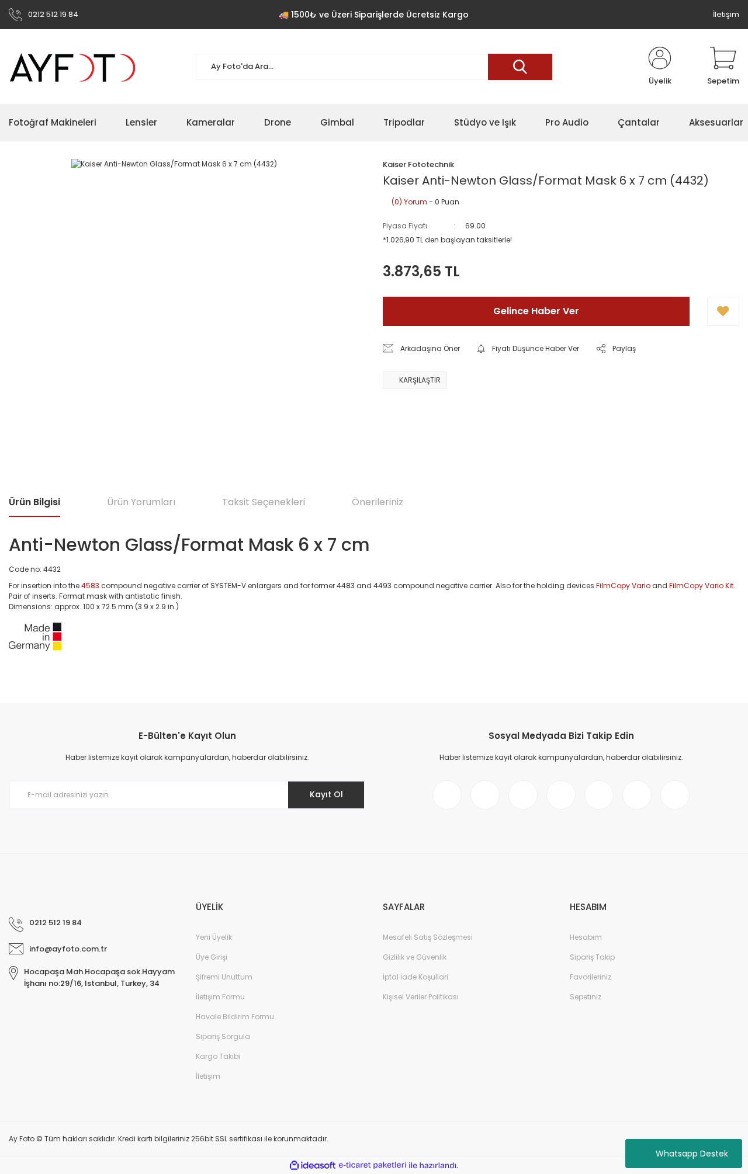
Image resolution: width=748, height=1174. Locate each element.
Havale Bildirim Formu (235, 1017)
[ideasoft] (312, 1165)
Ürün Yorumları (141, 502)
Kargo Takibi (218, 1056)
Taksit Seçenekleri (263, 502)
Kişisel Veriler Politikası (421, 997)
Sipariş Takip (592, 957)
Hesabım (586, 937)
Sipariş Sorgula (223, 1036)
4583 (90, 586)
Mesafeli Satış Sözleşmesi (428, 937)
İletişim (726, 14)
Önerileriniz (377, 502)
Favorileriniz (590, 977)
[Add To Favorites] (723, 311)
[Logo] (73, 67)
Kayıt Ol (326, 794)
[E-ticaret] (372, 1165)
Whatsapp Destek (692, 1153)
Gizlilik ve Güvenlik (414, 957)
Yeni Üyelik (214, 937)
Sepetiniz (585, 997)
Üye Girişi (211, 957)
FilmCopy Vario (623, 586)
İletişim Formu (220, 997)
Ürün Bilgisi (34, 502)
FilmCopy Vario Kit (701, 586)
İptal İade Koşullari (415, 977)
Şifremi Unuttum (224, 977)
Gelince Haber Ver (536, 311)
